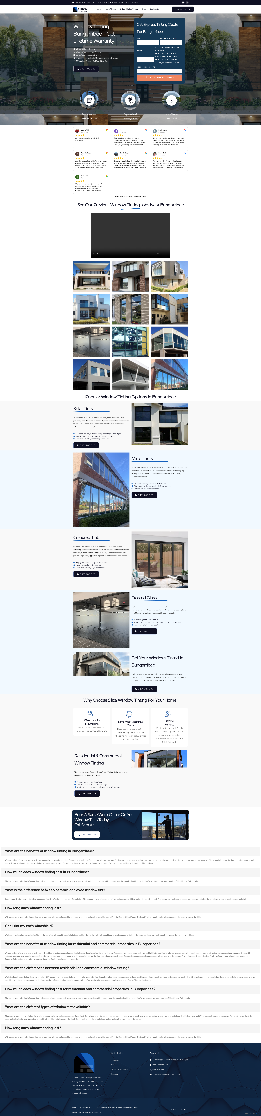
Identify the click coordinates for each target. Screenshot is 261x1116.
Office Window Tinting (129, 9)
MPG (257, 1113)
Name (139, 39)
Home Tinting (110, 9)
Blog (144, 9)
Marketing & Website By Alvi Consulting (86, 1113)
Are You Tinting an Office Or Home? (167, 49)
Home (98, 9)
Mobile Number (167, 39)
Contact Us (154, 9)
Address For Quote (146, 67)
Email (140, 50)
